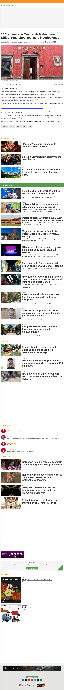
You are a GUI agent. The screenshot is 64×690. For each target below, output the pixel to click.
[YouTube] (29, 680)
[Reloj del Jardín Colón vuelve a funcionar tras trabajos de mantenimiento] (11, 331)
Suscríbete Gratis (32, 568)
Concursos (4, 126)
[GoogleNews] (35, 680)
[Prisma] (3, 430)
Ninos (30, 126)
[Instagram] (32, 680)
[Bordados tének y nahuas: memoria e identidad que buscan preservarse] (11, 464)
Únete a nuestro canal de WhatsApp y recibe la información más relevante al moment (22, 108)
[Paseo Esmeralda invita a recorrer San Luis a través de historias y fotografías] (11, 299)
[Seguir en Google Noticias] (62, 84)
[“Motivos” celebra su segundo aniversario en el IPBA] (11, 146)
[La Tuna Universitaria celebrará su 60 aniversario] (11, 159)
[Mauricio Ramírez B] (3, 443)
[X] (5, 84)
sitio (21, 118)
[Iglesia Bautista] (3, 450)
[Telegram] (11, 84)
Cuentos (12, 126)
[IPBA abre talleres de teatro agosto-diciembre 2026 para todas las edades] (11, 251)
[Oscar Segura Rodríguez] (3, 437)
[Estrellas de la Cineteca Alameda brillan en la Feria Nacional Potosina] (11, 266)
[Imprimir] (19, 84)
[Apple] (38, 680)
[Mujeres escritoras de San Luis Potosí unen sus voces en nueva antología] (11, 235)
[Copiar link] (17, 84)
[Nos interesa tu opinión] (32, 668)
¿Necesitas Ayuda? (32, 677)
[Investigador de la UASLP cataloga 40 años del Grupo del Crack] (11, 194)
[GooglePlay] (41, 680)
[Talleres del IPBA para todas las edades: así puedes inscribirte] (11, 208)
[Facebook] (2, 84)
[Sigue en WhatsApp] (60, 84)
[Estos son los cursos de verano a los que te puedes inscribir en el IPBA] (11, 172)
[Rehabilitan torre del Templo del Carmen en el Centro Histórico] (11, 503)
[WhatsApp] (8, 84)
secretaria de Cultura (21, 126)
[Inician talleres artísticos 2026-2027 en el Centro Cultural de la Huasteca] (11, 221)
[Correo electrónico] (13, 84)
